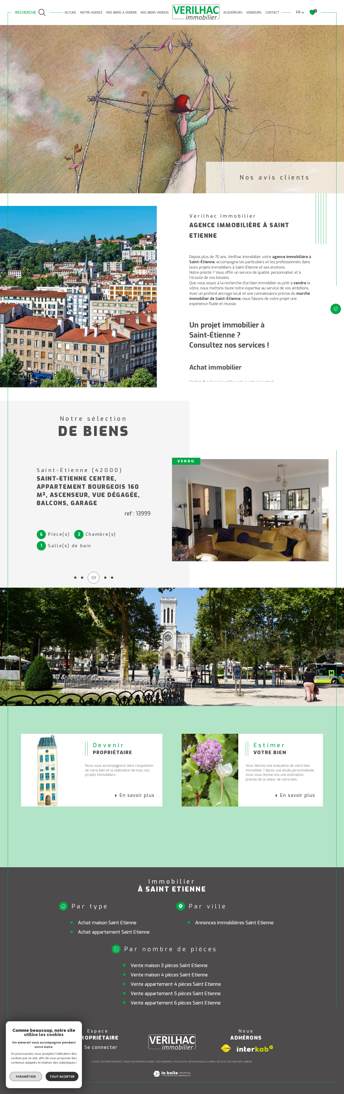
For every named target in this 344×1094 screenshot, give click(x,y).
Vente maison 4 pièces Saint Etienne (169, 975)
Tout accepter (62, 1076)
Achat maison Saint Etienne (107, 923)
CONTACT (272, 12)
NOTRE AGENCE (91, 12)
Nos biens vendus (155, 12)
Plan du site (180, 1061)
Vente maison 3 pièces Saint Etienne (169, 965)
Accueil (71, 12)
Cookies (248, 1062)
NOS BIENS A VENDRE (121, 12)
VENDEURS (254, 12)
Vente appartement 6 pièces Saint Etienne (176, 1003)
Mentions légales (197, 1061)
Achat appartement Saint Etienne (114, 932)
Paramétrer (26, 1076)
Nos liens (221, 1061)
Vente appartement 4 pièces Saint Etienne (176, 984)
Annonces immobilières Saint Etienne (234, 923)
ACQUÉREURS (232, 12)
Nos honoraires (164, 1061)
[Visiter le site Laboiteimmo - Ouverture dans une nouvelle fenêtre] (172, 1079)
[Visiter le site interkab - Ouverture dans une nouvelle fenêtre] (255, 1048)
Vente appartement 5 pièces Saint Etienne (176, 993)
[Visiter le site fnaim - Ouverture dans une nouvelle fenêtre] (226, 1048)
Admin (212, 1061)
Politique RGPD (235, 1061)
